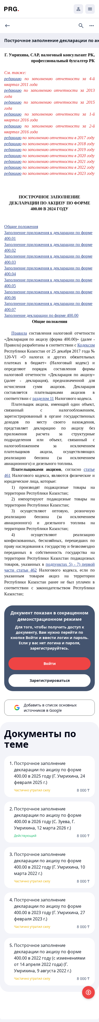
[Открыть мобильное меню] (90, 9)
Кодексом (86, 345)
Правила (19, 333)
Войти (50, 663)
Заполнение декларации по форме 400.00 (41, 315)
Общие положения (21, 226)
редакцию (12, 78)
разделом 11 (43, 398)
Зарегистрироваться (50, 680)
